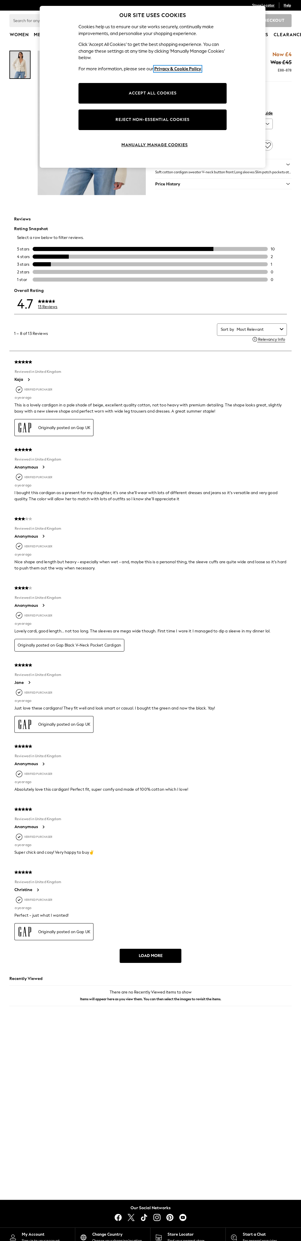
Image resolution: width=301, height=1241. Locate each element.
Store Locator (263, 5)
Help (287, 5)
